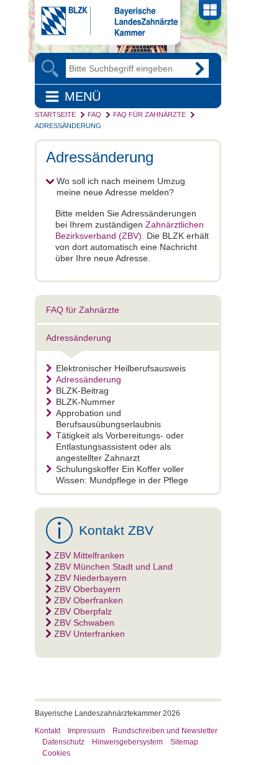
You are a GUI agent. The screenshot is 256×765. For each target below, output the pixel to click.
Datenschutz (63, 742)
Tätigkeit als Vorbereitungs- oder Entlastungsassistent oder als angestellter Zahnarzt (120, 446)
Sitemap (184, 742)
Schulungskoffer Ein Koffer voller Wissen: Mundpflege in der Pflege (122, 474)
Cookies (56, 753)
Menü (83, 96)
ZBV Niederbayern (90, 578)
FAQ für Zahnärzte (149, 114)
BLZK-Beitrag (82, 391)
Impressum (86, 730)
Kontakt (47, 730)
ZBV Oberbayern (87, 589)
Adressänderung (68, 125)
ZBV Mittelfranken (89, 555)
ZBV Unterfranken (89, 634)
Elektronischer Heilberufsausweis (121, 368)
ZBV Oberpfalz (83, 611)
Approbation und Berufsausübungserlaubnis (108, 418)
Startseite (55, 114)
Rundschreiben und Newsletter (164, 730)
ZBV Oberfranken (88, 600)
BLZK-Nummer (85, 402)
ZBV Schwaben (84, 623)
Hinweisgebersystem (127, 742)
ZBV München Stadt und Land (113, 567)
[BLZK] (106, 33)
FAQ (94, 114)
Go (199, 68)
